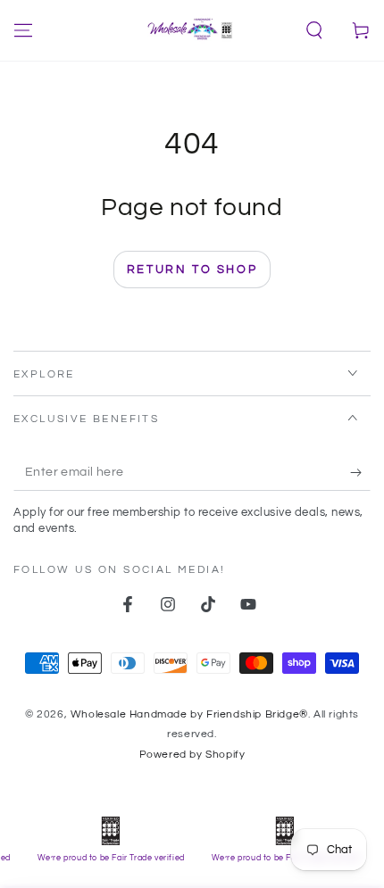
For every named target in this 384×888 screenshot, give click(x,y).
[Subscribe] (360, 473)
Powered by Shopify (192, 754)
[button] (314, 30)
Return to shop (192, 269)
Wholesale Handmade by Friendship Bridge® (189, 714)
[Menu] (23, 30)
